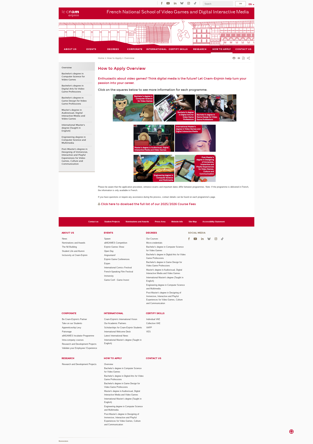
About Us (68, 232)
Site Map (193, 222)
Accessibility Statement (213, 222)
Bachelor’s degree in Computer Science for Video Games (73, 76)
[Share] (248, 58)
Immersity (109, 276)
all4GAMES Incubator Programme (78, 335)
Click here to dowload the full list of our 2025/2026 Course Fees (148, 204)
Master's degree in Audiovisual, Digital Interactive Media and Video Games (73, 114)
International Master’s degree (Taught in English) (73, 128)
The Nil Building (69, 247)
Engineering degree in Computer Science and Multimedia (74, 140)
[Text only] (239, 58)
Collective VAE (153, 323)
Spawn (107, 238)
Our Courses (152, 238)
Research (68, 358)
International (113, 313)
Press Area (160, 222)
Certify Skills (155, 313)
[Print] (234, 58)
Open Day (109, 251)
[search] (218, 4)
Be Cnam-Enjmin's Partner (74, 319)
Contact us (93, 222)
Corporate (69, 313)
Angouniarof (109, 255)
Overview (129, 58)
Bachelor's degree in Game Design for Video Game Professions (74, 100)
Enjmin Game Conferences (117, 259)
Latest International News (116, 335)
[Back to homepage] (70, 13)
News (64, 238)
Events (108, 232)
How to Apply (114, 58)
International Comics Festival (118, 267)
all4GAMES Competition (115, 243)
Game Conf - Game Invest (116, 280)
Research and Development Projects (79, 344)
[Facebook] (162, 3)
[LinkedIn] (175, 3)
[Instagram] (188, 3)
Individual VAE (153, 319)
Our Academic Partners (115, 323)
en (250, 4)
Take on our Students (72, 323)
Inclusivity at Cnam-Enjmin (74, 255)
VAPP (149, 327)
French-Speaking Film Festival (118, 271)
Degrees (151, 232)
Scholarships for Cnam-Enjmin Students (123, 327)
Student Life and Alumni (73, 251)
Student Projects (112, 222)
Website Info (177, 222)
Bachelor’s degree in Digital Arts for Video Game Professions (73, 88)
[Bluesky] (181, 3)
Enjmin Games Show (114, 247)
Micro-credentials (154, 243)
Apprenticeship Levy (71, 327)
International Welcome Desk (117, 331)
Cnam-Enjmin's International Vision (120, 319)
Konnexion (63, 441)
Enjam (107, 263)
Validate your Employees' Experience (79, 348)
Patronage (67, 331)
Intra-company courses (73, 340)
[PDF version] (243, 58)
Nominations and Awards (137, 222)
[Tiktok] (195, 3)
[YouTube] (168, 3)
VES (148, 331)
